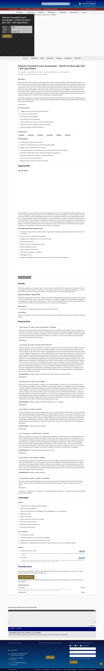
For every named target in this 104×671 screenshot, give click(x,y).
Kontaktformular (14, 664)
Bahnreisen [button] (19, 12)
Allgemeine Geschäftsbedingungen (70, 669)
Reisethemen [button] (51, 12)
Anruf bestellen (13, 660)
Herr (78, 645)
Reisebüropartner (46, 669)
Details (42, 58)
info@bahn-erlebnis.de (91, 5)
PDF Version (78, 58)
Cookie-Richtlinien (92, 669)
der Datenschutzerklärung (85, 658)
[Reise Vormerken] (95, 610)
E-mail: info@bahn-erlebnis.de (18, 662)
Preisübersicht (68, 58)
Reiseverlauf (50, 58)
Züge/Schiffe (34, 58)
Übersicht (25, 58)
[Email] (83, 656)
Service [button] (84, 12)
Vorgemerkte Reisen (91, 9)
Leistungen (59, 58)
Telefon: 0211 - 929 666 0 (16, 658)
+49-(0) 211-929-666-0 (89, 4)
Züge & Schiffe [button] (74, 12)
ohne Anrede (85, 645)
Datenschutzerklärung (82, 669)
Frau (73, 645)
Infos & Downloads (37, 669)
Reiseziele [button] (41, 12)
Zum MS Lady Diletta (24, 277)
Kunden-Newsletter (26, 577)
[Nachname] (83, 652)
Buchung (7, 36)
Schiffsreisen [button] (30, 12)
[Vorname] (83, 648)
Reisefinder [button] (63, 12)
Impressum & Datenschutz (56, 669)
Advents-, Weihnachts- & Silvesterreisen (30, 9)
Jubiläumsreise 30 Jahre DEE (50, 9)
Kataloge (50, 657)
